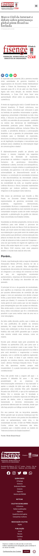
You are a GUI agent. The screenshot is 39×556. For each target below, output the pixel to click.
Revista (20, 534)
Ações (19, 524)
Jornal (20, 531)
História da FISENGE (19, 494)
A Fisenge (19, 481)
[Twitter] (19, 473)
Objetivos (19, 491)
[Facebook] (8, 473)
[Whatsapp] (30, 473)
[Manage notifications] (34, 551)
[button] (36, 6)
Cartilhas (20, 536)
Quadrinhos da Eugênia (19, 514)
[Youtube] (25, 473)
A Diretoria (19, 506)
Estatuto (19, 489)
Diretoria (19, 484)
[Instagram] (14, 473)
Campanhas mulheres (19, 517)
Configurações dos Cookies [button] (12, 551)
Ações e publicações (19, 509)
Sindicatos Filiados (19, 486)
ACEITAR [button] (26, 551)
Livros (20, 539)
